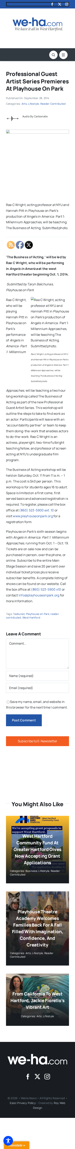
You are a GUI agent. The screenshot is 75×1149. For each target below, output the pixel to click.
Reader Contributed (53, 103)
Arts (24, 103)
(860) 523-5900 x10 (46, 589)
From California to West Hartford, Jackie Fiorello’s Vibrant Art (37, 1000)
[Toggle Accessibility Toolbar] (8, 1141)
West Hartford (31, 617)
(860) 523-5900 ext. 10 (36, 510)
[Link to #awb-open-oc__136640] (63, 55)
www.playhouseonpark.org (33, 516)
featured (19, 614)
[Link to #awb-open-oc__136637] (53, 55)
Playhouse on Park (37, 614)
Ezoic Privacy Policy (23, 1103)
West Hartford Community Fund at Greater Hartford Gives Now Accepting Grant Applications (37, 849)
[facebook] (52, 4)
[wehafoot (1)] (38, 1055)
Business (31, 871)
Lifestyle (33, 103)
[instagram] (66, 4)
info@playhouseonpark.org (39, 595)
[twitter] (59, 4)
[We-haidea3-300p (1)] (38, 19)
